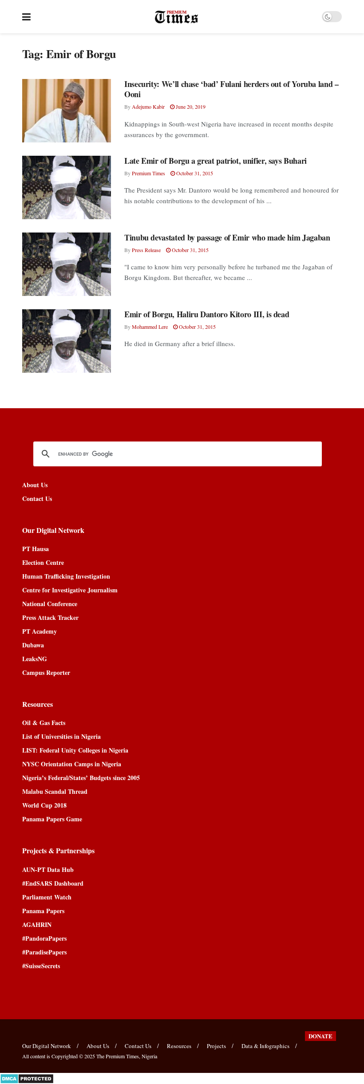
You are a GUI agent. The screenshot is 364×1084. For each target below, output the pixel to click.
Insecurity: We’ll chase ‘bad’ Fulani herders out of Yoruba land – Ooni (231, 89)
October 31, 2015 (194, 173)
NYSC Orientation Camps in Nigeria (71, 764)
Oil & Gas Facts (43, 722)
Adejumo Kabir (148, 106)
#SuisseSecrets (41, 965)
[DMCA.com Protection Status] (27, 1077)
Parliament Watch (46, 897)
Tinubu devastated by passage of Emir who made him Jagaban (227, 237)
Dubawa (33, 645)
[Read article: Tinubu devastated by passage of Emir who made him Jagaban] (66, 264)
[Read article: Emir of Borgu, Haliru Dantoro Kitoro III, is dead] (66, 341)
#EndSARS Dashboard (52, 883)
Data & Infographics (265, 1046)
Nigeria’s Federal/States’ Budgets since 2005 (81, 777)
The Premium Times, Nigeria (126, 1056)
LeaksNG (34, 658)
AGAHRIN (36, 924)
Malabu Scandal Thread (54, 791)
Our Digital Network (46, 1046)
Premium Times (148, 173)
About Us (34, 484)
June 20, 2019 (190, 106)
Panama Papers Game (52, 819)
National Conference (49, 603)
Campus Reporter (46, 672)
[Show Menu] (26, 16)
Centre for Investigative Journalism (70, 590)
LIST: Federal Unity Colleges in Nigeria (75, 750)
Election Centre (43, 562)
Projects (216, 1046)
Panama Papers (43, 910)
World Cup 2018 (44, 805)
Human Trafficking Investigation (66, 576)
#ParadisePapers (44, 952)
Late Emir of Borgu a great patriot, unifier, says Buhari (215, 160)
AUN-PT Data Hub (48, 869)
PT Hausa (35, 548)
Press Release (146, 249)
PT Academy (39, 631)
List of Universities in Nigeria (61, 736)
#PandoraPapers (44, 938)
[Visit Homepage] (176, 17)
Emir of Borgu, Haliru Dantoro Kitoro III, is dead (206, 314)
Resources (179, 1046)
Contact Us (37, 498)
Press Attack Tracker (50, 617)
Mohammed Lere (150, 326)
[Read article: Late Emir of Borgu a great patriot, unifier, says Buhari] (66, 187)
